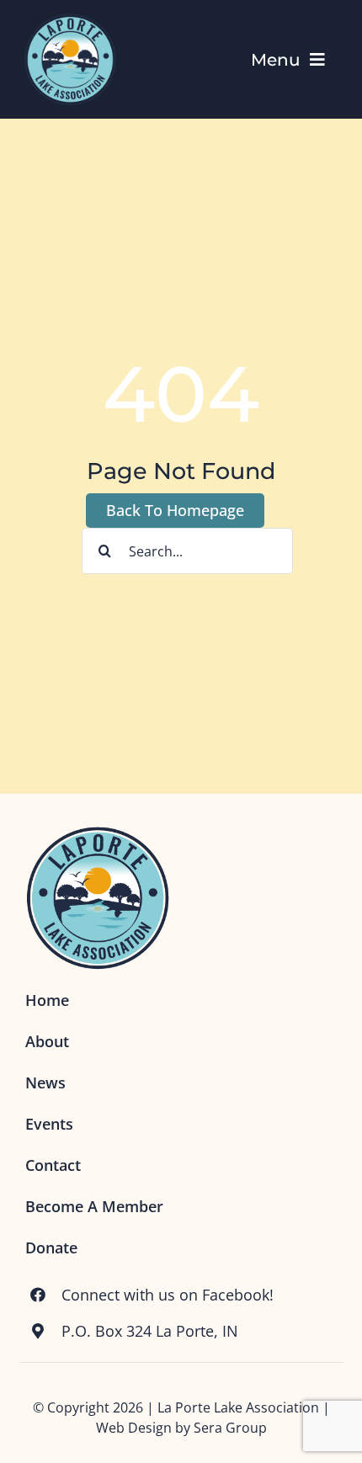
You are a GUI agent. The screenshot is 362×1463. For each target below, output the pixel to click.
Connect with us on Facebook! (167, 1295)
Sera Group (230, 1427)
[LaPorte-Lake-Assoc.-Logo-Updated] (69, 16)
